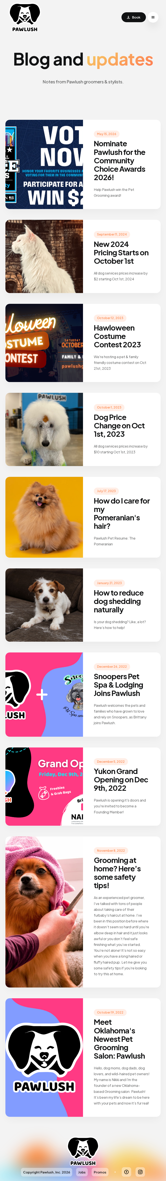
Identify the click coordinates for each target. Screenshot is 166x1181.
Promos (100, 1172)
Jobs (82, 1172)
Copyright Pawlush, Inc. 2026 (46, 1172)
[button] (153, 17)
